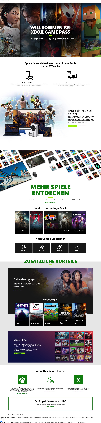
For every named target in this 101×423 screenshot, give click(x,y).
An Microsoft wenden (21, 422)
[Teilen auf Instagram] (22, 415)
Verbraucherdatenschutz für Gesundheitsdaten (8, 422)
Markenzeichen (62, 422)
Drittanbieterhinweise (61, 417)
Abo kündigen (27, 422)
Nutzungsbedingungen (55, 422)
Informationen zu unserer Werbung (71, 422)
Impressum (32, 422)
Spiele (1, 418)
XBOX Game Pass (14, 417)
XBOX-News (25, 417)
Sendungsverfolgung (89, 417)
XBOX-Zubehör (20, 417)
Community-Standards (40, 417)
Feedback (34, 417)
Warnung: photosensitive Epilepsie (51, 417)
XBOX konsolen (3, 417)
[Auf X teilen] (20, 415)
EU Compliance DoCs (82, 422)
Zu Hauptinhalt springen (4, 0)
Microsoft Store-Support (76, 417)
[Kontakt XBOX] (18, 415)
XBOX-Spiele (8, 417)
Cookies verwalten (47, 422)
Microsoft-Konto (69, 417)
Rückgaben (83, 417)
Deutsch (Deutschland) (4, 419)
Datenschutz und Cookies (39, 422)
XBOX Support (30, 417)
